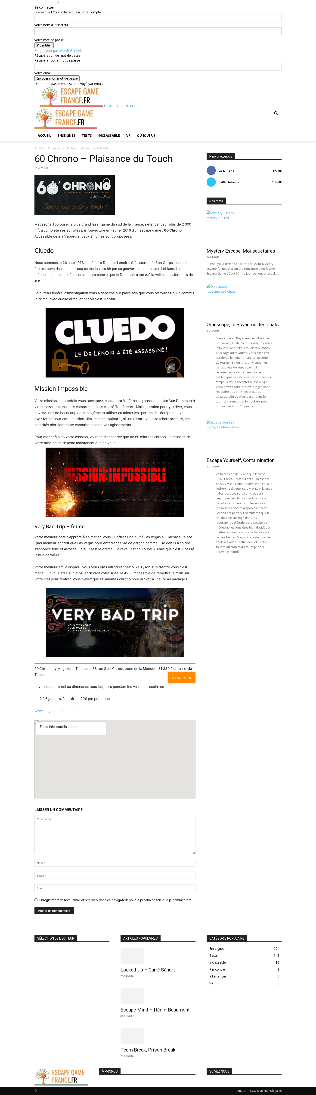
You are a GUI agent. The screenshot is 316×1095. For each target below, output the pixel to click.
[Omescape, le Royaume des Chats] (244, 301)
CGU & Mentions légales (266, 1091)
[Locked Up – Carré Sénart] (158, 956)
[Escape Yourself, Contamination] (244, 437)
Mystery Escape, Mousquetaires (241, 251)
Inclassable (109, 135)
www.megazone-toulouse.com (59, 710)
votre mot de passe (49, 40)
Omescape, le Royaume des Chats (243, 324)
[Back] (58, 2)
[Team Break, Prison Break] (158, 1036)
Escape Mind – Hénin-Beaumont (155, 1010)
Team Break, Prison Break (148, 1050)
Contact (240, 1091)
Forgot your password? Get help (58, 50)
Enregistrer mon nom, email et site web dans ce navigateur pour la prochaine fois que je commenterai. (116, 900)
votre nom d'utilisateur (51, 25)
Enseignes (66, 135)
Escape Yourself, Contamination (241, 460)
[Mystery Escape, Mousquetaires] (244, 227)
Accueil (44, 135)
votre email (42, 73)
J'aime (277, 170)
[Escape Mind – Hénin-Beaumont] (158, 996)
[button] (276, 114)
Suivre (277, 182)
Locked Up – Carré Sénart (148, 970)
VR (128, 135)
